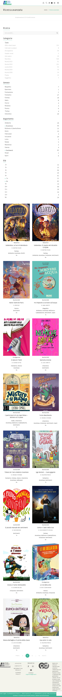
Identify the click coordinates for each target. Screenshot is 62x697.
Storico (7, 108)
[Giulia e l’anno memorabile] (16, 562)
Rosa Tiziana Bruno (46, 587)
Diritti (6, 131)
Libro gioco (8, 56)
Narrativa (16, 243)
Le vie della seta (45, 585)
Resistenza (8, 145)
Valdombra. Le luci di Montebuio (16, 245)
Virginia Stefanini (46, 418)
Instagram (54, 3)
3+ (6, 167)
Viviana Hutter (17, 362)
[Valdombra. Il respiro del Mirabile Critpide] (45, 222)
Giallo (6, 100)
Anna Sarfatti (46, 305)
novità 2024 (16, 469)
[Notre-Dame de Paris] (16, 279)
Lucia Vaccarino (17, 643)
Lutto (6, 139)
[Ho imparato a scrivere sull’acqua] (45, 279)
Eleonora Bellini (17, 587)
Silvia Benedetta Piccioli (46, 530)
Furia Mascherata (46, 415)
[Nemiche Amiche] (45, 337)
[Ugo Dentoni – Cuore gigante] (45, 449)
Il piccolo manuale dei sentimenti (16, 528)
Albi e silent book (10, 45)
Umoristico (8, 114)
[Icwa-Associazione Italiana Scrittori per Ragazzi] (7, 3)
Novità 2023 (45, 525)
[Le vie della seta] (45, 562)
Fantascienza (9, 92)
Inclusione (8, 137)
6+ (6, 176)
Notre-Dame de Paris (16, 303)
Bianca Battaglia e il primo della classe (16, 640)
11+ (6, 189)
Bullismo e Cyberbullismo (13, 128)
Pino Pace (17, 305)
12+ (6, 192)
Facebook (49, 3)
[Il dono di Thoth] (16, 337)
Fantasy (7, 98)
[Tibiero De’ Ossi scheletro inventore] (16, 449)
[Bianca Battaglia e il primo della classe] (16, 617)
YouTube (52, 3)
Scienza (7, 147)
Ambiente (8, 123)
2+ (6, 165)
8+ (7, 181)
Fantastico (8, 95)
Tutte (6, 43)
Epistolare (8, 89)
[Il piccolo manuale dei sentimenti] (16, 504)
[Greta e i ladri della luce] (45, 504)
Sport (6, 156)
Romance (7, 106)
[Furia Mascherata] (45, 392)
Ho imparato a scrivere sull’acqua (45, 303)
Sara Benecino (17, 530)
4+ (6, 170)
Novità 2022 (8, 62)
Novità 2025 (16, 300)
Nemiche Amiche (45, 360)
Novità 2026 (8, 72)
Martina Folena (17, 248)
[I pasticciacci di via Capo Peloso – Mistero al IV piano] (16, 392)
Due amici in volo (45, 640)
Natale (7, 142)
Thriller (7, 111)
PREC (18, 656)
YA (5, 197)
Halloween (8, 134)
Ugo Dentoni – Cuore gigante (45, 472)
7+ (7, 178)
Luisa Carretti (46, 362)
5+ (6, 173)
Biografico (8, 87)
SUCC (44, 656)
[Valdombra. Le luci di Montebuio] (16, 222)
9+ (6, 184)
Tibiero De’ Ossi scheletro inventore (16, 472)
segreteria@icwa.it (31, 674)
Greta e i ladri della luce (45, 528)
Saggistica (8, 78)
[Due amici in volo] (45, 617)
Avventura (9, 126)
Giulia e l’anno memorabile (16, 585)
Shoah (7, 153)
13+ (6, 195)
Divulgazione (16, 357)
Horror (7, 103)
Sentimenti (9, 150)
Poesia (7, 75)
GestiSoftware (45, 695)
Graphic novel (9, 53)
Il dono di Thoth (16, 360)
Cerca (57, 33)
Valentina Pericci (46, 475)
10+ (6, 187)
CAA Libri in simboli (11, 48)
